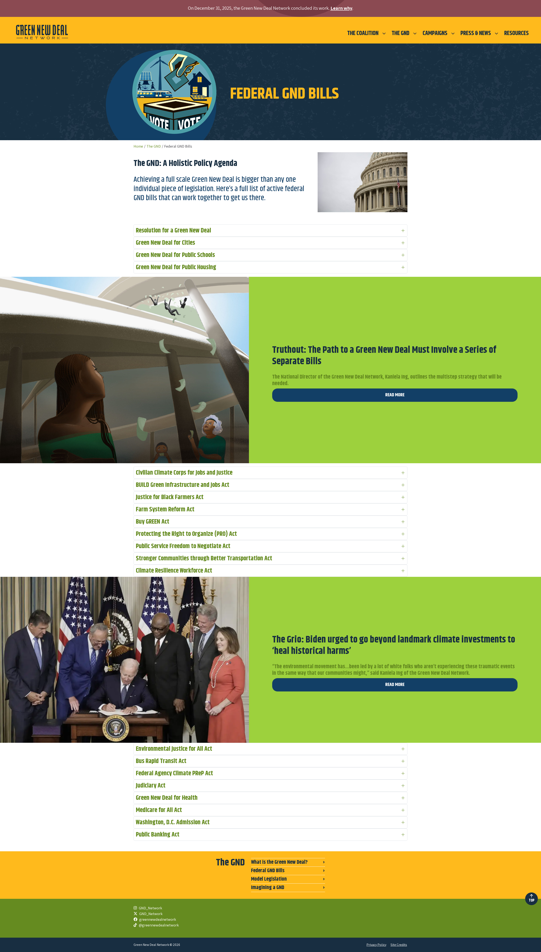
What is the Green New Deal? (279, 862)
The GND (400, 33)
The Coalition (362, 33)
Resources (516, 33)
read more (394, 395)
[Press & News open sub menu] (496, 33)
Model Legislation (269, 879)
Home (138, 146)
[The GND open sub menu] (415, 33)
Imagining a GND (267, 888)
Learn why (341, 8)
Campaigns (435, 33)
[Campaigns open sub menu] (453, 33)
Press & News (475, 33)
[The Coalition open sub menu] (384, 33)
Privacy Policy (376, 944)
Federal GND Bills (267, 871)
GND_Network (150, 908)
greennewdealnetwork (157, 919)
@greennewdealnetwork (158, 925)
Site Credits (399, 944)
